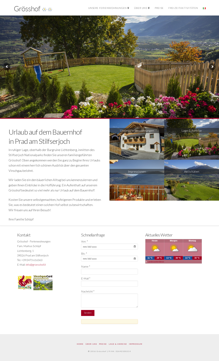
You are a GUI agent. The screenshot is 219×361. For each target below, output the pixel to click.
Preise (103, 344)
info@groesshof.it (36, 264)
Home (80, 344)
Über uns (91, 344)
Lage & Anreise (118, 344)
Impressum (135, 344)
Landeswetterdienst (156, 262)
